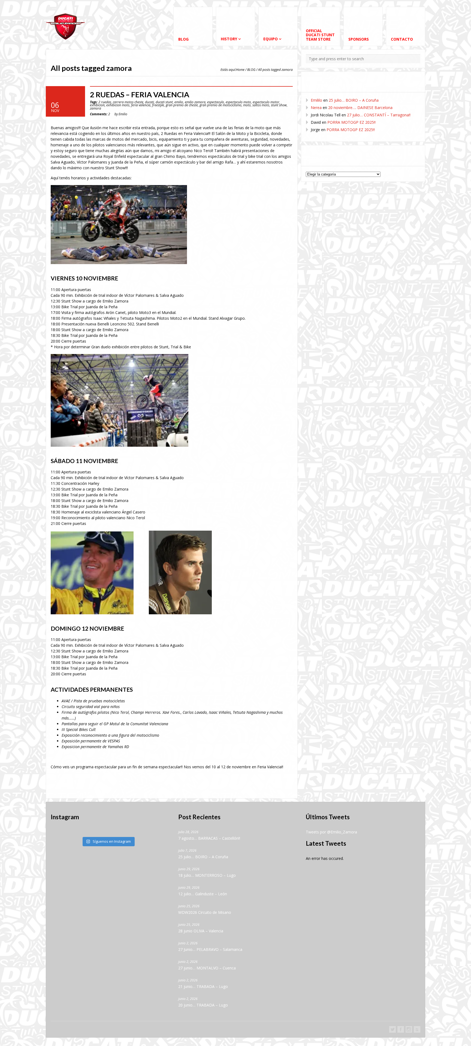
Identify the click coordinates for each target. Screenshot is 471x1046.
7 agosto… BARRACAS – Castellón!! (209, 838)
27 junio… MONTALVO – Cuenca (207, 968)
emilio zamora (195, 102)
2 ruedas (104, 102)
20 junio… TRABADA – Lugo (203, 1005)
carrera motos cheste (128, 102)
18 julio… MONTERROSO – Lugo (207, 875)
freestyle (158, 105)
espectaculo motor (266, 102)
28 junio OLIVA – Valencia (200, 930)
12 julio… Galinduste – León (202, 893)
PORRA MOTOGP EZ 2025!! (351, 122)
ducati (149, 102)
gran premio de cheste (182, 105)
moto (247, 105)
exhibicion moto (117, 105)
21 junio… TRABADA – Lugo (203, 986)
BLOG (251, 69)
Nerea (316, 107)
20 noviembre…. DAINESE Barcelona (360, 107)
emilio (178, 102)
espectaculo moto (238, 102)
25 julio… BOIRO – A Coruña (354, 100)
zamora (95, 108)
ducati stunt (164, 102)
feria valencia (140, 105)
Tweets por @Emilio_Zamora (331, 832)
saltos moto (260, 105)
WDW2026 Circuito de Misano (204, 912)
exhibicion (97, 105)
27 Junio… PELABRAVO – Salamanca (210, 949)
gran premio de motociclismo (220, 105)
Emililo (316, 100)
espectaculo (215, 102)
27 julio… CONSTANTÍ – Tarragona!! (378, 114)
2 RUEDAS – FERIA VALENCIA (139, 94)
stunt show (279, 105)
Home (240, 69)
